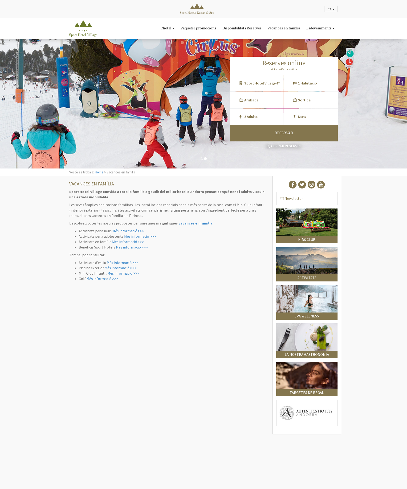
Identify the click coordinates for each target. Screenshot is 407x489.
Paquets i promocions (198, 28)
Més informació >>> (128, 230)
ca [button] (330, 9)
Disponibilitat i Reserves (241, 28)
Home (99, 172)
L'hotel (166, 28)
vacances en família (195, 223)
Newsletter (293, 198)
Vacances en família (284, 28)
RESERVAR (284, 133)
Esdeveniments (319, 28)
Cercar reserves (285, 146)
